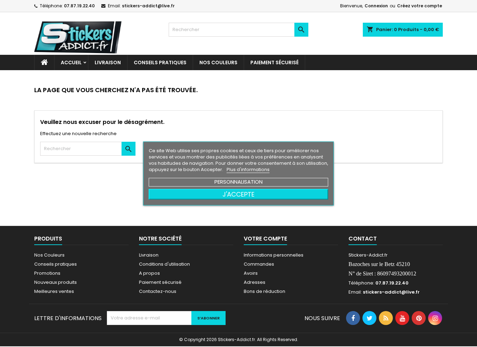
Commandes (259, 264)
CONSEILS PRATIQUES (160, 62)
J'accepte (238, 194)
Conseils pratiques (55, 264)
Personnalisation (238, 181)
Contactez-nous (157, 291)
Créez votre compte (419, 6)
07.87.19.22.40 (79, 6)
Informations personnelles (273, 255)
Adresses (254, 282)
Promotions (47, 273)
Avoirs (251, 273)
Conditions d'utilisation (164, 264)
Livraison (108, 62)
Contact (362, 239)
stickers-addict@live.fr (148, 6)
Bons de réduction (264, 291)
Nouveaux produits (55, 282)
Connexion (376, 6)
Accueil (71, 62)
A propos (149, 273)
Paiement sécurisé (274, 62)
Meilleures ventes (54, 291)
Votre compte (265, 239)
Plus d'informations (248, 169)
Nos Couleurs (218, 62)
